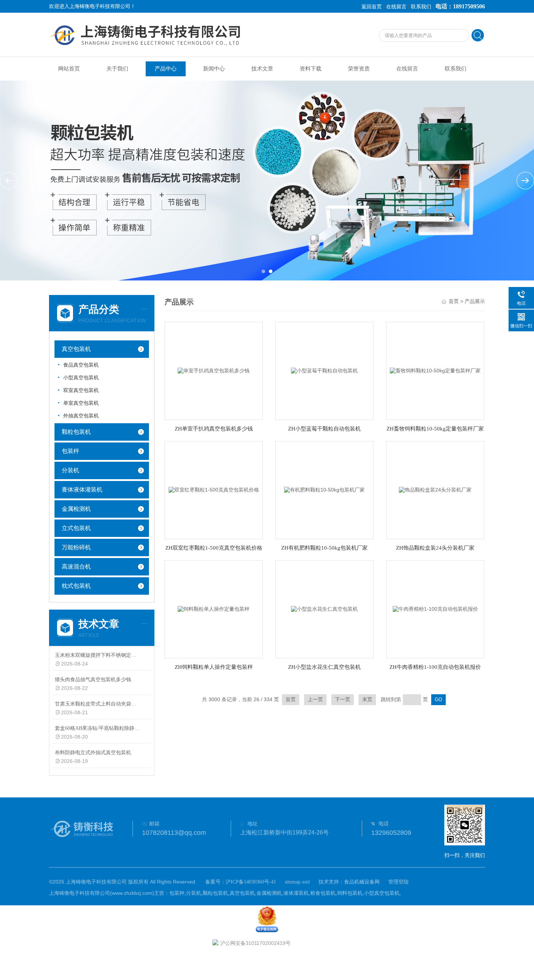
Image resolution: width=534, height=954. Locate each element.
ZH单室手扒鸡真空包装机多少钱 (214, 429)
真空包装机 (76, 349)
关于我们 (117, 69)
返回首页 (371, 6)
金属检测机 (76, 509)
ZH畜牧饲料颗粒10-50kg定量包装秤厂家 (435, 429)
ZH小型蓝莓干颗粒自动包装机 (324, 429)
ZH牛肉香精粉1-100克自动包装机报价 (435, 667)
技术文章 (262, 69)
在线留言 (396, 6)
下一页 (342, 699)
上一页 (315, 699)
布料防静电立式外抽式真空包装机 (93, 752)
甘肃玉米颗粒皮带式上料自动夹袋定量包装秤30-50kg (97, 704)
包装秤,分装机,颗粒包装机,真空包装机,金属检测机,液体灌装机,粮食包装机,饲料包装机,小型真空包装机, (285, 893)
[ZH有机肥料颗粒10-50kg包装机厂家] (324, 489)
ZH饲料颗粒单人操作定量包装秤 (214, 667)
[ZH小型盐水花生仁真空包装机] (324, 608)
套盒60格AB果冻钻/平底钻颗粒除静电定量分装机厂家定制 (97, 728)
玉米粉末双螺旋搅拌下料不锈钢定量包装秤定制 (97, 655)
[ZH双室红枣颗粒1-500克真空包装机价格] (214, 489)
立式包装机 (76, 528)
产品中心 (166, 69)
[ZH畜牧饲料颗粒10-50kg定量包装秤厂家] (435, 370)
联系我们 (421, 6)
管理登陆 (398, 882)
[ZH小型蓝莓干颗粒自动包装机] (324, 370)
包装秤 (70, 451)
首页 (454, 301)
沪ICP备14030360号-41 (251, 882)
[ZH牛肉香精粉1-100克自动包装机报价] (435, 608)
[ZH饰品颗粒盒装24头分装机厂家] (435, 489)
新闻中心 (214, 69)
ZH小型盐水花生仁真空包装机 (324, 667)
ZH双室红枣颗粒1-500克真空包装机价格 (213, 548)
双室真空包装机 (81, 390)
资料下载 (310, 69)
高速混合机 (76, 566)
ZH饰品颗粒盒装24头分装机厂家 (435, 548)
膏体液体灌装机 (82, 489)
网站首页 (69, 69)
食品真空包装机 (81, 365)
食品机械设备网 (362, 882)
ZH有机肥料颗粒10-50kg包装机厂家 (324, 548)
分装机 (70, 470)
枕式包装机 (76, 586)
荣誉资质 (359, 69)
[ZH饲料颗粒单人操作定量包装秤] (214, 608)
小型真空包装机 (81, 377)
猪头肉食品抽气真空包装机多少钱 (93, 679)
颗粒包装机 (76, 432)
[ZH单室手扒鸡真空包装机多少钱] (214, 370)
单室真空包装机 (81, 403)
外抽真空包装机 (81, 416)
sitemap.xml (297, 882)
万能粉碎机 (76, 547)
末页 (367, 699)
